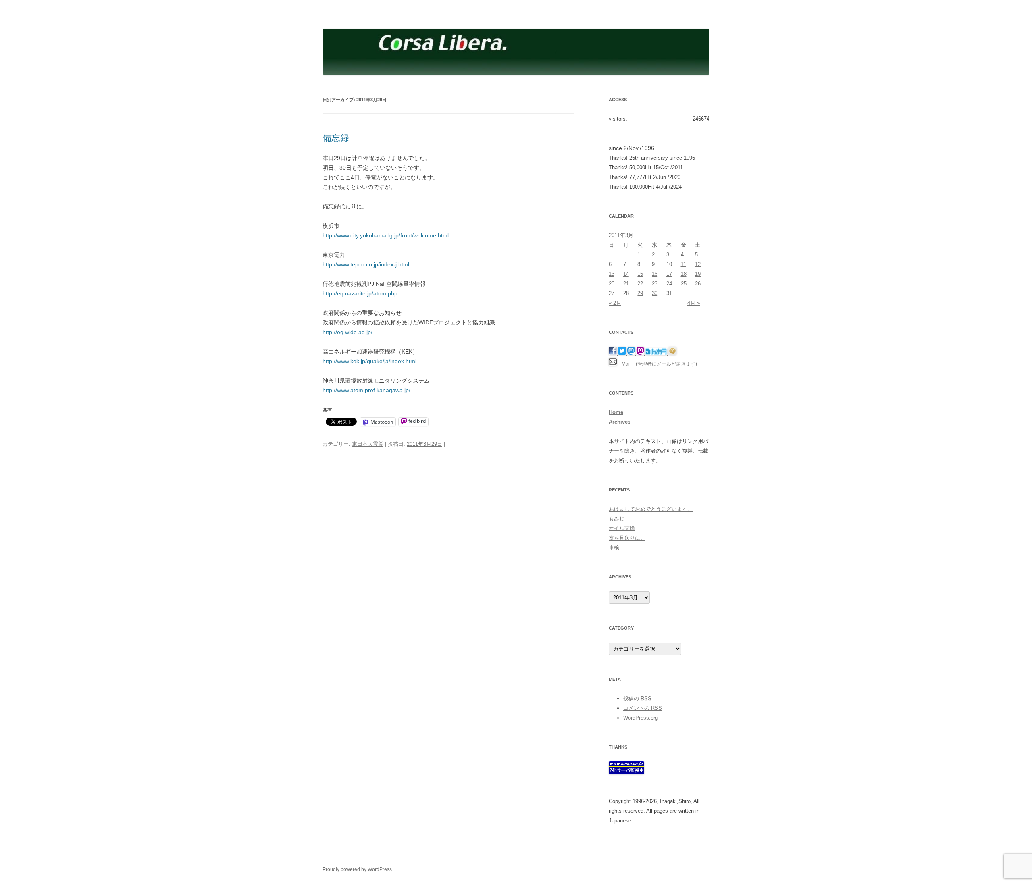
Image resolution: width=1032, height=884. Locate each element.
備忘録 (335, 138)
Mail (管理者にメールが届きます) (657, 364)
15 (640, 274)
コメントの (642, 708)
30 (654, 293)
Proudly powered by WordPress (357, 869)
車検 (614, 548)
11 (683, 264)
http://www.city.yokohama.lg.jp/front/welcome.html (385, 235)
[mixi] (672, 353)
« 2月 (615, 303)
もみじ (616, 519)
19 (698, 274)
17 (669, 274)
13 (611, 274)
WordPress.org (640, 718)
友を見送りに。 (627, 538)
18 (684, 274)
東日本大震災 (367, 444)
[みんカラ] (656, 353)
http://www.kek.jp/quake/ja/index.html (369, 361)
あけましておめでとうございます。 (651, 509)
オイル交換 (622, 528)
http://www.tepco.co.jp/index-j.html (365, 264)
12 (698, 264)
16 (654, 274)
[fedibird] (640, 353)
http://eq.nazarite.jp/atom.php (359, 293)
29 (640, 293)
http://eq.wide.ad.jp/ (347, 332)
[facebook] (613, 353)
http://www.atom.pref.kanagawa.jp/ (366, 390)
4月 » (693, 303)
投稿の (637, 698)
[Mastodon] (631, 353)
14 (626, 274)
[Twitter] (622, 353)
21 (626, 284)
